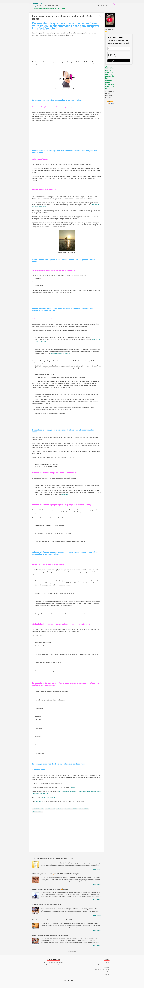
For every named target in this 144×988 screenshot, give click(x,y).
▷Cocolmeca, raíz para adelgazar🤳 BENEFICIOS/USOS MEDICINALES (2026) (56, 874)
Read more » (97, 869)
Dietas (79, 1)
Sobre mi (45, 1)
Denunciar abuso (72, 951)
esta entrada (37, 801)
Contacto (40, 5)
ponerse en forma (83, 808)
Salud (73, 1)
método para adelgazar (71, 808)
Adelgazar (66, 1)
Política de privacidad (51, 5)
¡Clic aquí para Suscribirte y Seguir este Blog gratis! (49, 8)
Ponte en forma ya (37, 812)
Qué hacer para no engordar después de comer (46, 904)
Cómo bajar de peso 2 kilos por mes (60, 353)
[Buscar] (114, 4)
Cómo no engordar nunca (49, 797)
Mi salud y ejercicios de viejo (91, 1)
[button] (100, 16)
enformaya (73, 787)
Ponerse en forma (55, 1)
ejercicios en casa (50, 808)
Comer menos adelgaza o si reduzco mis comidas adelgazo (50, 935)
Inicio (39, 1)
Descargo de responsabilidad (53, 962)
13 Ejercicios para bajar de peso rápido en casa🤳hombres (50, 889)
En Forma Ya (64, 494)
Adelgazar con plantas (102, 969)
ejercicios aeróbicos (38, 808)
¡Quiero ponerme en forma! (119, 61)
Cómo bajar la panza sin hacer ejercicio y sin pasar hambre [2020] (52, 920)
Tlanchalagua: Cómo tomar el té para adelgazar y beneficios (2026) (53, 858)
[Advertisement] (110, 129)
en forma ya (60, 808)
